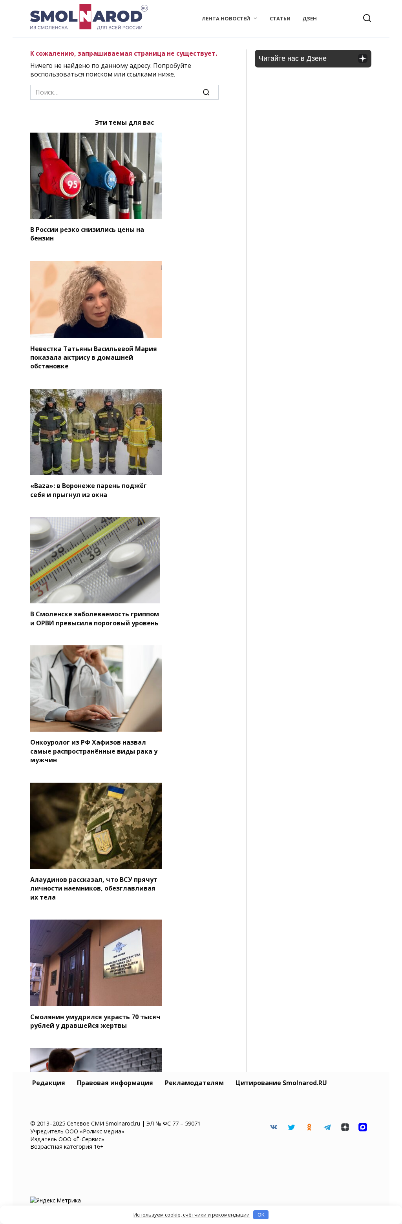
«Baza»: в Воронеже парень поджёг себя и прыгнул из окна (88, 490)
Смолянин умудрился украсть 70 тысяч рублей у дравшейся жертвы (95, 1020)
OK (261, 1214)
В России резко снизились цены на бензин (87, 233)
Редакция (48, 1082)
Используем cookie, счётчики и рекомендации (191, 1214)
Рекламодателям (194, 1082)
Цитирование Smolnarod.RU (281, 1082)
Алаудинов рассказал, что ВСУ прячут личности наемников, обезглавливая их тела (93, 888)
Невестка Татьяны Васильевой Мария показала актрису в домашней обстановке (93, 357)
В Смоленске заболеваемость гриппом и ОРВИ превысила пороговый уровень (94, 618)
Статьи (280, 18)
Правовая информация (115, 1082)
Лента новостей (226, 18)
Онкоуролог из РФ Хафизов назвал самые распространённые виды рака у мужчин (93, 751)
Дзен (309, 18)
